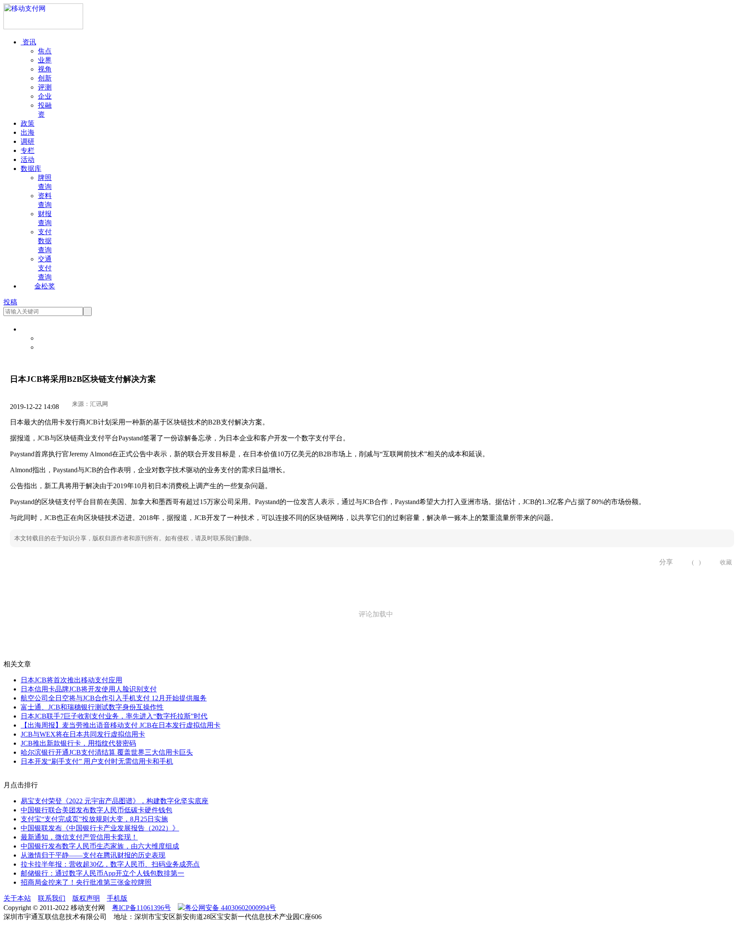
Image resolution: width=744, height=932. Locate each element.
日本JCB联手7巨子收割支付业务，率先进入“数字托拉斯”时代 (114, 716)
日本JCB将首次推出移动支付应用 (71, 680)
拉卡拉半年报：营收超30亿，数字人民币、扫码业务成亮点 (110, 864)
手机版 (117, 898)
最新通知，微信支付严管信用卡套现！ (79, 837)
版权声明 (86, 898)
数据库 (31, 168)
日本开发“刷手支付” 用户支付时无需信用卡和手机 (97, 761)
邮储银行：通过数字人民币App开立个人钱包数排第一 (102, 873)
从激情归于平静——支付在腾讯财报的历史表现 (93, 855)
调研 (27, 141)
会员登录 (51, 338)
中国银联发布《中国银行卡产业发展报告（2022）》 (100, 828)
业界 (45, 60)
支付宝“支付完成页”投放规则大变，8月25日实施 (94, 819)
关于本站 (17, 898)
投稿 (10, 302)
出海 (27, 132)
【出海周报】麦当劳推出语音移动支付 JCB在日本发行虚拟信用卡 (120, 725)
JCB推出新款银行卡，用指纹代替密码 (78, 743)
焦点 (45, 51)
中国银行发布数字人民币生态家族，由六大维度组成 (100, 846)
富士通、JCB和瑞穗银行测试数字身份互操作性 (92, 707)
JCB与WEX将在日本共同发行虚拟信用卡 (83, 734)
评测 (45, 87)
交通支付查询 (45, 268)
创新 (45, 78)
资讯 (28, 42)
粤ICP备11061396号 (141, 907)
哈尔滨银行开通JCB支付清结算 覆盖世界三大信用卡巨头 (107, 752)
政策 (27, 123)
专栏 (27, 150)
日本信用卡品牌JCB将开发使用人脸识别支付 (89, 689)
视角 (45, 69)
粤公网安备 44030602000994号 (230, 907)
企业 (45, 96)
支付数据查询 (45, 241)
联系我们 (51, 898)
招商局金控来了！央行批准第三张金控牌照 (86, 882)
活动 (27, 159)
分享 (663, 562)
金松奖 (44, 286)
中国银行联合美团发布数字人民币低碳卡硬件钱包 (96, 810)
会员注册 (51, 347)
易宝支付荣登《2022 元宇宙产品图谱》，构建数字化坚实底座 (114, 801)
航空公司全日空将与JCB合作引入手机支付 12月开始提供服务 (114, 698)
